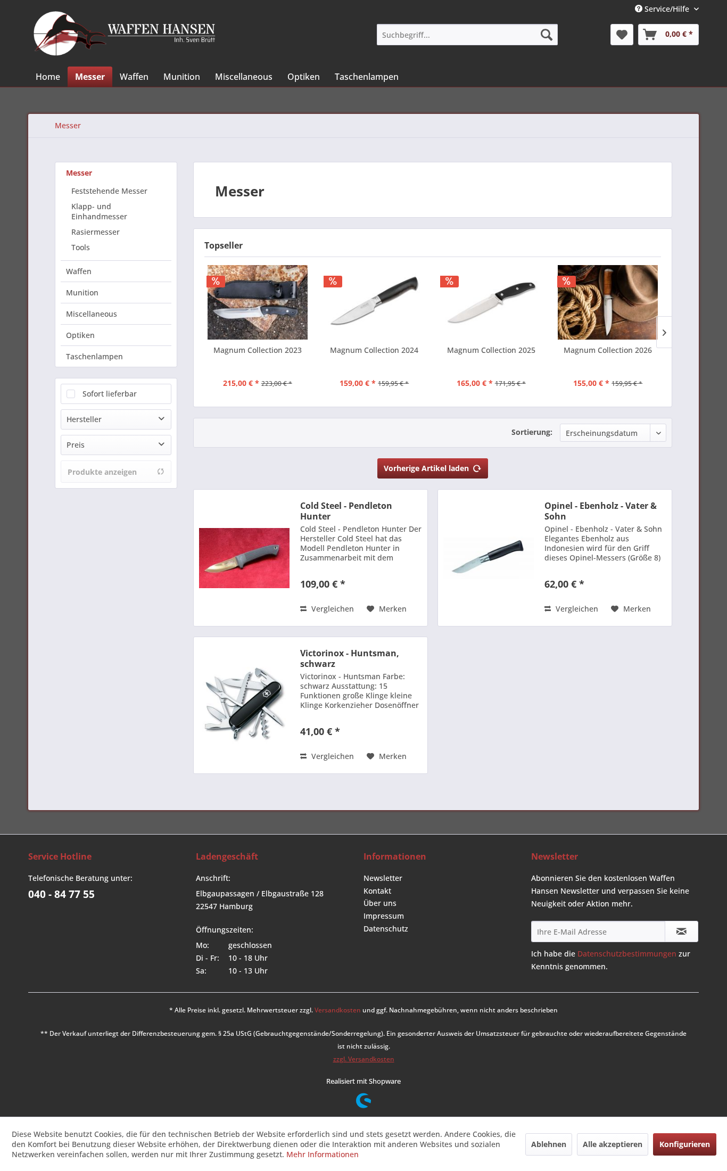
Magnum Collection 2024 (374, 350)
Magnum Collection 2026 (608, 350)
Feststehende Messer (109, 191)
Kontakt (377, 891)
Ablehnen (548, 1144)
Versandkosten (338, 1010)
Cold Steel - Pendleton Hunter (346, 511)
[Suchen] (546, 34)
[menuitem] (467, 34)
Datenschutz (385, 928)
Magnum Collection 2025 (491, 350)
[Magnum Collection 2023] (257, 302)
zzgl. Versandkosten (363, 1058)
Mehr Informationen (322, 1154)
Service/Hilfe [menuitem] (666, 9)
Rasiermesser (95, 232)
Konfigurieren (684, 1144)
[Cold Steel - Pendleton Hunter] (244, 557)
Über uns (379, 903)
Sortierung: (531, 432)
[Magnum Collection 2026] (608, 302)
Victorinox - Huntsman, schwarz (349, 658)
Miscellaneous (91, 314)
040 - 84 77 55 (61, 894)
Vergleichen (331, 609)
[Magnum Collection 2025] (491, 302)
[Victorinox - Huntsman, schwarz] (244, 705)
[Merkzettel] (621, 34)
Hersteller (84, 419)
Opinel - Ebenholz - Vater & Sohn (600, 511)
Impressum (383, 916)
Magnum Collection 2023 (257, 350)
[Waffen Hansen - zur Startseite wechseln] (125, 33)
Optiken (80, 335)
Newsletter (382, 878)
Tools (80, 247)
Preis (76, 445)
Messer (79, 173)
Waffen (79, 271)
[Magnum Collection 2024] (374, 302)
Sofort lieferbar (109, 394)
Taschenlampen (94, 356)
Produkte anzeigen (102, 472)
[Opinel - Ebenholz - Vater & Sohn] (488, 557)
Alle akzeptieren (612, 1144)
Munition (82, 292)
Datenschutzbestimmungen (626, 954)
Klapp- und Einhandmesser (99, 211)
